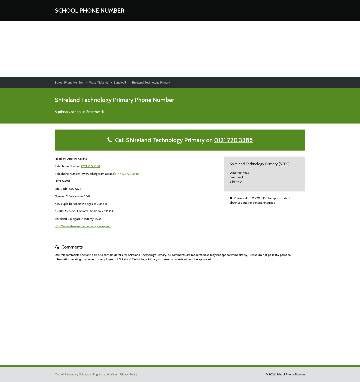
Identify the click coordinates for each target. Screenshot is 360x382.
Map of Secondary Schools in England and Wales (86, 374)
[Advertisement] (180, 49)
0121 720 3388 (233, 140)
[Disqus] (180, 312)
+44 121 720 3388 (127, 174)
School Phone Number (89, 10)
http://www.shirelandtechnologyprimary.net (83, 226)
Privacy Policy (128, 374)
